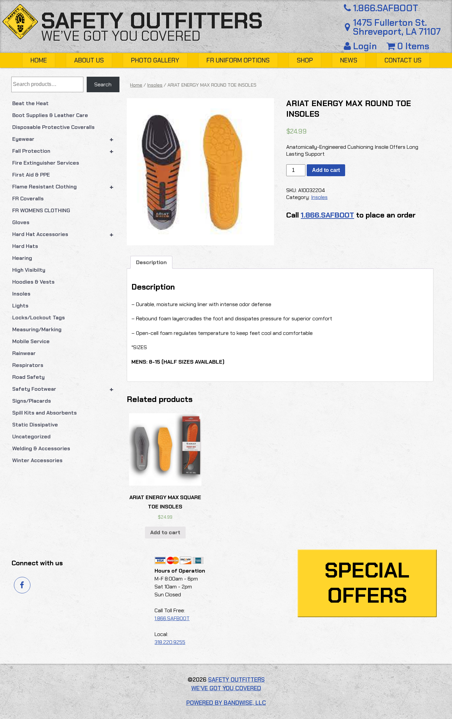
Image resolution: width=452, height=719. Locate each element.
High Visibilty (28, 269)
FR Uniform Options (238, 60)
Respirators (27, 365)
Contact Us (403, 60)
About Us (89, 60)
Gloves (20, 222)
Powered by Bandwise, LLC (226, 702)
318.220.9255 (170, 642)
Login (365, 46)
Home (38, 60)
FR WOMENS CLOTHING (41, 210)
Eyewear (63, 139)
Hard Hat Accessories (63, 234)
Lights (20, 305)
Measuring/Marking (37, 329)
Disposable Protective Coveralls (53, 127)
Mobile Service (31, 341)
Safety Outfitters (152, 20)
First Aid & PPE (31, 174)
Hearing (22, 258)
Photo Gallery (155, 60)
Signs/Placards (31, 400)
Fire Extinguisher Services (45, 162)
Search (103, 84)
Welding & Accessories (41, 448)
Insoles (21, 293)
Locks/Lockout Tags (38, 317)
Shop (305, 60)
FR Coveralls (28, 198)
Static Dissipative (35, 424)
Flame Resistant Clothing (63, 186)
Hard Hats (25, 246)
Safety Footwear (63, 389)
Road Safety (28, 377)
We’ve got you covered (121, 36)
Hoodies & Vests (33, 281)
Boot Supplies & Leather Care (50, 115)
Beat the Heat (30, 103)
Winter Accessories (37, 460)
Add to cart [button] (165, 532)
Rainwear (24, 353)
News (348, 60)
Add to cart (326, 170)
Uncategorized (31, 436)
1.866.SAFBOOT (385, 8)
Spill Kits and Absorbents (44, 412)
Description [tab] (151, 262)
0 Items (412, 46)
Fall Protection (63, 151)
